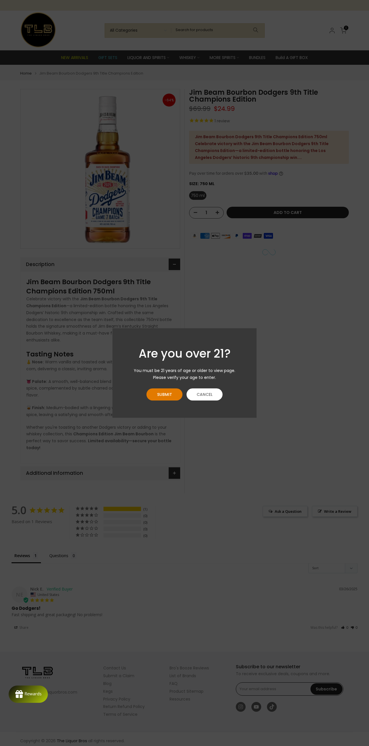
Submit (164, 394)
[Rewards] (28, 694)
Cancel (204, 394)
